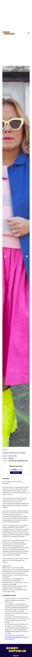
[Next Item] (27, 256)
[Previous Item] (5, 256)
